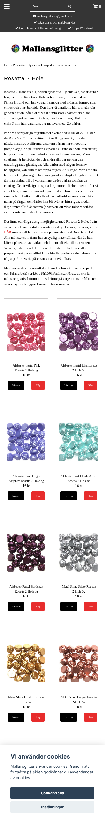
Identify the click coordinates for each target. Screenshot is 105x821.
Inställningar (52, 807)
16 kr (26, 375)
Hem (7, 65)
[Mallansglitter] (52, 48)
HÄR (7, 232)
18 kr (78, 596)
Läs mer (16, 385)
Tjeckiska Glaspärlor (41, 65)
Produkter (19, 65)
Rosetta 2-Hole (66, 65)
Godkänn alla (52, 793)
